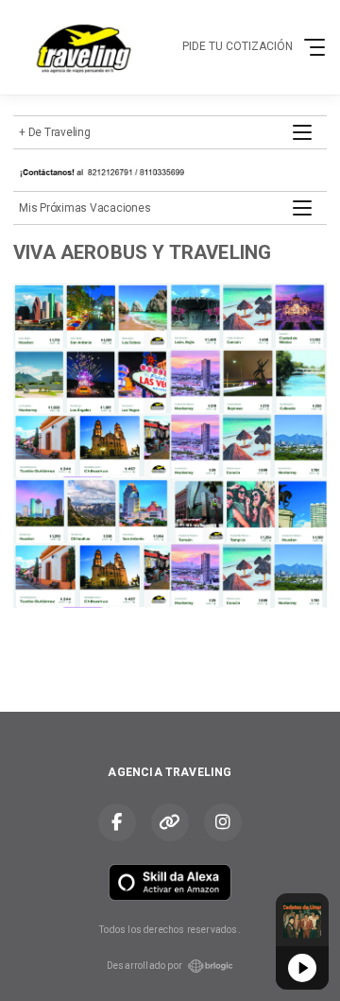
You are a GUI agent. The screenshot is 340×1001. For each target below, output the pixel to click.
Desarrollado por (144, 965)
